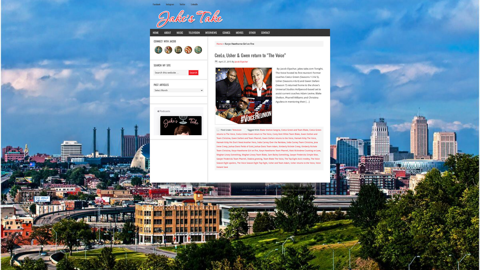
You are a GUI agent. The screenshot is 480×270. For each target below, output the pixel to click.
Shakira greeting (254, 159)
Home (156, 32)
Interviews (211, 32)
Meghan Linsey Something (229, 155)
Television (194, 32)
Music (180, 32)
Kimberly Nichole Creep (289, 146)
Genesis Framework (296, 190)
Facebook (156, 4)
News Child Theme (271, 190)
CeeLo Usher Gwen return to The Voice (254, 134)
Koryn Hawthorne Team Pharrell (273, 150)
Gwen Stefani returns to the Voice (277, 138)
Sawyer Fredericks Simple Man (304, 155)
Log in (324, 190)
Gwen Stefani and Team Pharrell (246, 138)
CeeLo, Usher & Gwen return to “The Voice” (250, 55)
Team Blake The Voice (273, 159)
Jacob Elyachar (241, 62)
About (167, 32)
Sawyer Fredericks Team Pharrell (231, 159)
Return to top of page (164, 190)
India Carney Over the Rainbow (271, 142)
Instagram (170, 4)
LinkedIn (194, 4)
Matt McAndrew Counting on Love (304, 150)
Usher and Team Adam (279, 163)
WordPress (314, 190)
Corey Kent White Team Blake (286, 134)
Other (252, 32)
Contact (265, 32)
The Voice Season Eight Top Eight (252, 163)
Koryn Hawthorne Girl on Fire (245, 150)
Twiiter (182, 4)
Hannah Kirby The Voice (305, 138)
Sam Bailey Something (278, 155)
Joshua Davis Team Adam (266, 146)
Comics (226, 32)
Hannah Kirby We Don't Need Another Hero (236, 142)
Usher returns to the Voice (303, 163)
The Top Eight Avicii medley (297, 159)
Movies (239, 32)
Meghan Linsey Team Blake (254, 155)
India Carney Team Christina (300, 142)
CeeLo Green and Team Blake (294, 130)
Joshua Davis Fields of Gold (241, 146)
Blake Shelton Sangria (270, 130)
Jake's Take (240, 18)
